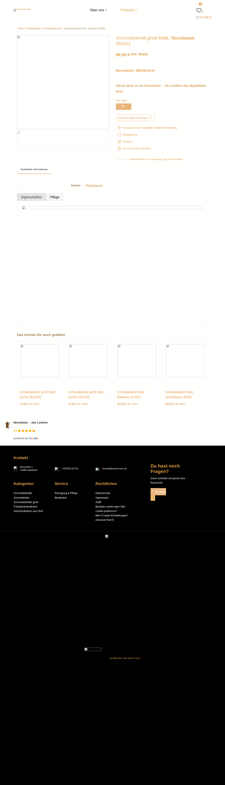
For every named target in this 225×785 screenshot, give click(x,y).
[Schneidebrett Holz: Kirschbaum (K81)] (185, 376)
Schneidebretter (33, 28)
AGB (98, 502)
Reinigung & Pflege (66, 493)
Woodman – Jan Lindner (31, 422)
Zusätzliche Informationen (34, 169)
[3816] (123, 106)
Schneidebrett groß (52, 28)
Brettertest (61, 497)
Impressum (102, 497)
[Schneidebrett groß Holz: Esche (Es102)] (88, 376)
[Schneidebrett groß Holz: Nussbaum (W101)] (63, 128)
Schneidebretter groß (26, 502)
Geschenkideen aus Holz (28, 511)
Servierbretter (175, 159)
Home (20, 28)
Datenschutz (103, 493)
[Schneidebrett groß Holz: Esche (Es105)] (39, 376)
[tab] (34, 170)
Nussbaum (94, 185)
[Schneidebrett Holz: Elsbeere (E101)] (137, 376)
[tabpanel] (112, 263)
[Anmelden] (203, 4)
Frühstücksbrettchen (25, 506)
